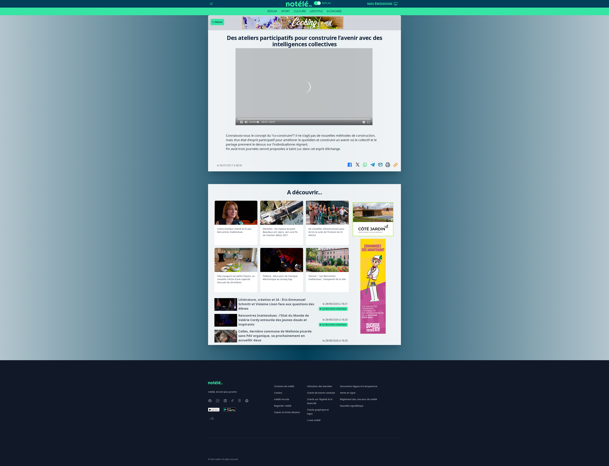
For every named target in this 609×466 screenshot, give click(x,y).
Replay (272, 11)
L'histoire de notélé (284, 386)
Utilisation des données (319, 386)
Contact (278, 392)
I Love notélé (314, 420)
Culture (300, 11)
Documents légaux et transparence (358, 386)
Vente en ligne (347, 392)
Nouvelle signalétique (351, 405)
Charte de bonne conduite (321, 392)
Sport (285, 11)
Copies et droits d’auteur (287, 412)
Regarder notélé (282, 405)
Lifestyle (316, 11)
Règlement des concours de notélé (358, 399)
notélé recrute (281, 399)
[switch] (317, 3)
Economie (334, 11)
